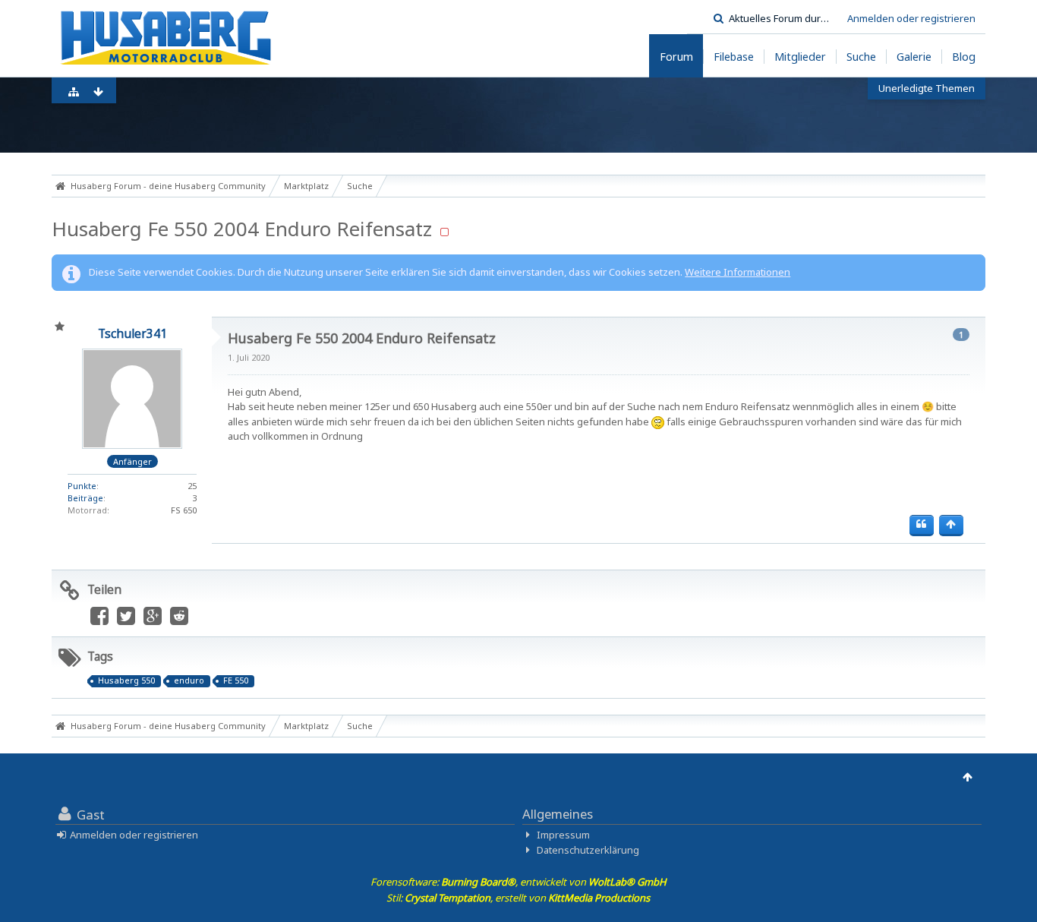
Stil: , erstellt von (518, 898)
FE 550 (235, 680)
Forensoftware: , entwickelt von (518, 882)
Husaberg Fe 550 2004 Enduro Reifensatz (242, 228)
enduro (189, 680)
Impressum (563, 834)
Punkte (82, 485)
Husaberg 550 (126, 680)
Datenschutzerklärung (588, 850)
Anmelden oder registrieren (911, 18)
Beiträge (85, 498)
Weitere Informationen (737, 272)
